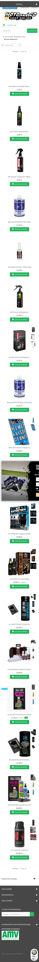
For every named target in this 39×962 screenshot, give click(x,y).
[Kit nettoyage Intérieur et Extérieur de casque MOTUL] (19, 341)
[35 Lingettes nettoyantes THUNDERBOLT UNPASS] (19, 608)
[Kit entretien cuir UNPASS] (19, 563)
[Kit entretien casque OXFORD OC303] (19, 653)
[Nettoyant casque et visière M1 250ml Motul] (19, 161)
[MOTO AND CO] (19, 15)
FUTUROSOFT (19, 954)
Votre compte (25, 8)
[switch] (34, 959)
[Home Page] (3, 36)
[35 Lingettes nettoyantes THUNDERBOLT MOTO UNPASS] (33, 597)
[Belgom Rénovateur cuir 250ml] (19, 387)
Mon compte (7, 901)
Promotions (9, 878)
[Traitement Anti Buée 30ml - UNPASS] (19, 70)
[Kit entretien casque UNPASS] (19, 518)
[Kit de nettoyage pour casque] (19, 699)
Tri (2, 45)
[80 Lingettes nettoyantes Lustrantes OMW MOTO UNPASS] (19, 744)
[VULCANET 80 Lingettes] (19, 834)
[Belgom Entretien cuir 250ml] (19, 206)
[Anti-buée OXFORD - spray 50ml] (19, 251)
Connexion (34, 8)
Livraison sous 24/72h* (10, 7)
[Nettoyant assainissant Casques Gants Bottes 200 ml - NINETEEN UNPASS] (19, 116)
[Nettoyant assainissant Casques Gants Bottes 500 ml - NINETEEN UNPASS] (19, 296)
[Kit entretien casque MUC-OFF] (19, 789)
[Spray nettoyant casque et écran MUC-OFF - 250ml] (19, 432)
